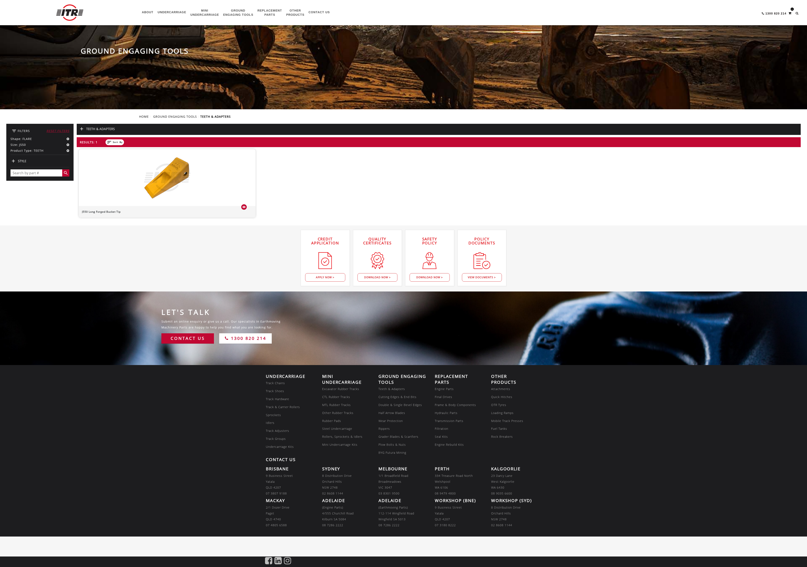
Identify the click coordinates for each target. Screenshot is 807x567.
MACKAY (275, 500)
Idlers (270, 423)
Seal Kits (441, 437)
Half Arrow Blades (391, 413)
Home (144, 117)
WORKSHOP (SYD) (511, 500)
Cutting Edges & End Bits (397, 397)
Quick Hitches (501, 397)
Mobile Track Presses (507, 421)
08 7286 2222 (332, 525)
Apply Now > (325, 277)
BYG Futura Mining (392, 453)
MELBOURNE (392, 469)
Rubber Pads (331, 421)
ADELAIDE (333, 500)
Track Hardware (277, 399)
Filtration (441, 429)
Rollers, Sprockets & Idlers (342, 437)
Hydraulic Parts (446, 413)
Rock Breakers (502, 437)
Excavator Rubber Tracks (340, 389)
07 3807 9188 (276, 493)
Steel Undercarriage (337, 429)
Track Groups (276, 439)
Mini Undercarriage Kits (339, 445)
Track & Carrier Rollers (283, 407)
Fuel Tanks (499, 429)
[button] (797, 13)
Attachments (500, 389)
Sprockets (273, 415)
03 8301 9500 (389, 493)
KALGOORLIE (506, 469)
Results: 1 (89, 142)
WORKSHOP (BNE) (455, 500)
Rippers (384, 429)
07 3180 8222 (445, 525)
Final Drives (443, 397)
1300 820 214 (247, 338)
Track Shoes (275, 391)
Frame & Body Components (455, 405)
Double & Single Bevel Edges (400, 405)
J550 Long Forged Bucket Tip (101, 212)
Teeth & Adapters (391, 389)
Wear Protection (390, 421)
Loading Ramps (502, 413)
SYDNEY (331, 469)
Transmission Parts (449, 421)
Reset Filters (57, 131)
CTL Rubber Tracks (336, 397)
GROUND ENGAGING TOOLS (175, 117)
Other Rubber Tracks (337, 413)
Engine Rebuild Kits (449, 445)
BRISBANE (277, 469)
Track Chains (275, 383)
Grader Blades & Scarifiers (398, 437)
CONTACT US (188, 338)
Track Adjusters (277, 431)
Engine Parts (444, 389)
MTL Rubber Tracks (336, 405)
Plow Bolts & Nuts (392, 445)
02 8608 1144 (332, 493)
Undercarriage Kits (280, 447)
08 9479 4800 (445, 493)
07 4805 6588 (276, 525)
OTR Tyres (498, 405)
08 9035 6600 (501, 493)
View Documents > (482, 277)
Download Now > (377, 277)
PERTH (442, 469)
